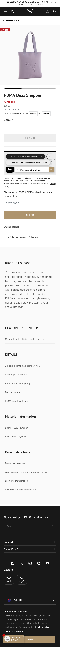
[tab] (12, 88)
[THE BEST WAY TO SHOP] (9, 580)
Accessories (12, 20)
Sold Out (30, 137)
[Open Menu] (6, 11)
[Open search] (12, 11)
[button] (6, 11)
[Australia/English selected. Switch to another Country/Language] (30, 600)
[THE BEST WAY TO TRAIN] (22, 580)
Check (30, 215)
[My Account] (48, 11)
